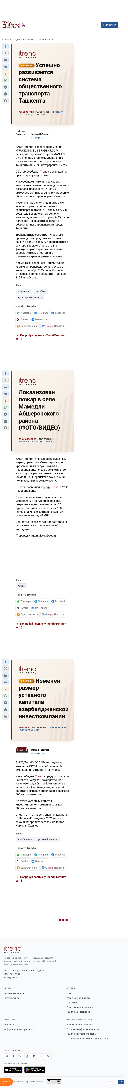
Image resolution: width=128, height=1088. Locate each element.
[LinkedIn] (41, 1056)
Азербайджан (25, 839)
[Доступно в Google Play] (34, 1070)
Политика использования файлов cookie (87, 1038)
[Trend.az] (13, 24)
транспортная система (30, 297)
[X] (20, 1056)
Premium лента (11, 998)
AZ (115, 1082)
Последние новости (14, 993)
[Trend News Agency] (12, 949)
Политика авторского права (81, 1034)
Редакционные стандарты (79, 1007)
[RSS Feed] (48, 1056)
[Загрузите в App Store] (13, 1070)
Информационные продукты (18, 1029)
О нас (69, 993)
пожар (21, 586)
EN (109, 1082)
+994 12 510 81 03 (12, 974)
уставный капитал (47, 839)
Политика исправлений (78, 1012)
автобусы (41, 291)
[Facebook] (13, 1056)
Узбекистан (24, 291)
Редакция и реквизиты (78, 998)
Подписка (9, 1024)
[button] (5, 46)
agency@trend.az (11, 977)
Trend (43, 171)
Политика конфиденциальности (82, 1029)
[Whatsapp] (6, 1056)
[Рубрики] (122, 25)
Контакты (71, 1002)
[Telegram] (34, 1056)
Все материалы (37, 138)
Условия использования (79, 1024)
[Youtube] (27, 1056)
